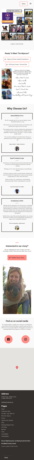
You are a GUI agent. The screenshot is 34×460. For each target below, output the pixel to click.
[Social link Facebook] (8, 339)
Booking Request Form (7, 425)
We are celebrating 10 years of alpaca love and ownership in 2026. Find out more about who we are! (17, 250)
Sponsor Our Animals (7, 420)
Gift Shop (4, 427)
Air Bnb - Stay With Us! (8, 413)
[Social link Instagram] (25, 339)
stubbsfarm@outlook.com (7, 402)
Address (5, 394)
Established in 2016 (17, 201)
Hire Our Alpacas (6, 416)
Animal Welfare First (17, 115)
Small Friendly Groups (17, 158)
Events (3, 418)
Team (2, 431)
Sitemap (6, 457)
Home (3, 409)
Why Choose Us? (17, 108)
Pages (4, 406)
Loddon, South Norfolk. (17, 44)
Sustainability (5, 436)
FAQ (2, 422)
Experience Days (5, 411)
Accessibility (4, 434)
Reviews (3, 429)
